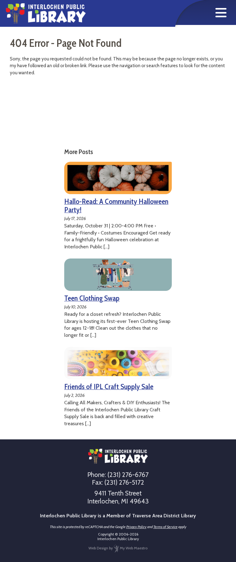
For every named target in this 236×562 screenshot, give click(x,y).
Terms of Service (165, 526)
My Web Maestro (133, 548)
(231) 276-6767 (128, 475)
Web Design (98, 548)
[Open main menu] (221, 12)
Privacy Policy (136, 526)
